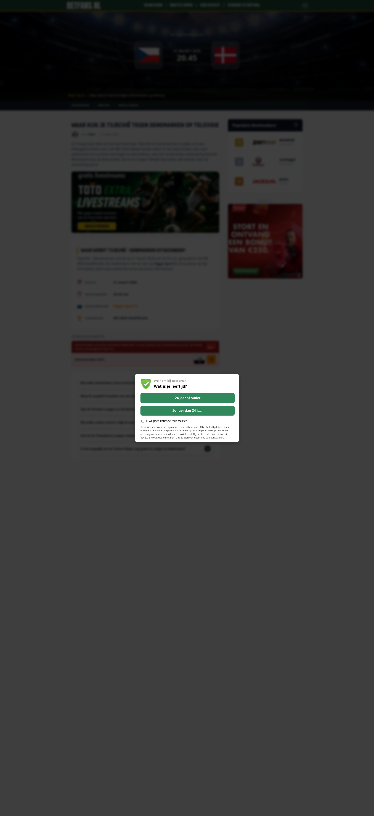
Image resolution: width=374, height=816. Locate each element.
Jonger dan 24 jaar (187, 410)
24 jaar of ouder (187, 398)
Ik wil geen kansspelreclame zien (166, 421)
